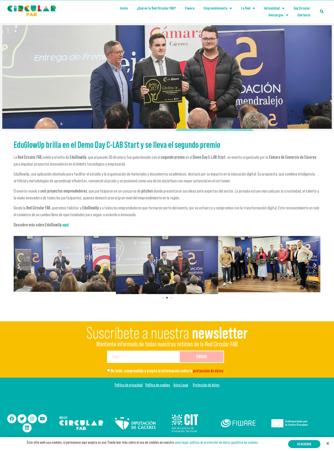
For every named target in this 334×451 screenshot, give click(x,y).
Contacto (303, 15)
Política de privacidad (129, 385)
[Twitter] (22, 418)
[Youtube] (42, 418)
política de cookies (245, 442)
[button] (163, 297)
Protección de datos (206, 385)
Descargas (276, 15)
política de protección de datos (210, 442)
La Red (245, 8)
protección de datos (208, 370)
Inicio (124, 8)
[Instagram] (32, 418)
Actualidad (272, 8)
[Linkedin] (27, 427)
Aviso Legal (180, 385)
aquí (65, 224)
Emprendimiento (215, 8)
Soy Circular (302, 8)
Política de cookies (158, 385)
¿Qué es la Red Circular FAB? (156, 8)
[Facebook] (11, 418)
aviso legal (181, 442)
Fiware (189, 8)
